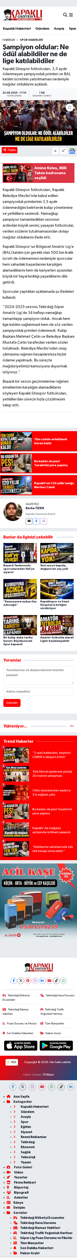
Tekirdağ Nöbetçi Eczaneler (16, 997)
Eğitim (25, 1127)
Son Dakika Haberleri (20, 1033)
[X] (21, 981)
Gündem (42, 28)
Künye (18, 1202)
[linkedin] (70, 1087)
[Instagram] (43, 521)
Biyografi (21, 1192)
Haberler (9, 40)
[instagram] (32, 1087)
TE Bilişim (48, 1074)
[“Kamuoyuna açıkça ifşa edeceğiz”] (20, 589)
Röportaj (20, 1187)
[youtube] (41, 1087)
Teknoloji (27, 1157)
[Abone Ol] (72, 151)
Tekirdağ (27, 1142)
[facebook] (12, 1087)
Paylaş (12, 149)
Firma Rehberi (24, 1182)
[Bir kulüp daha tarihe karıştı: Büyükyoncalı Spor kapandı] (20, 625)
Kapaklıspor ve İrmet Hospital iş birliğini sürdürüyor (54, 605)
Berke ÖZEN (35, 508)
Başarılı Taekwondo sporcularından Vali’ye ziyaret (19, 569)
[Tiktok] (56, 981)
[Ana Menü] (71, 15)
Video (18, 1172)
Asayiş (59, 28)
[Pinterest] (28, 981)
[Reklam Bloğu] (38, 902)
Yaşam (25, 1162)
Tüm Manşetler (54, 1023)
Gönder (12, 703)
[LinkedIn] (42, 981)
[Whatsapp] (63, 981)
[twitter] (22, 1087)
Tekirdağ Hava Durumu (60, 995)
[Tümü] (72, 726)
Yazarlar (20, 1177)
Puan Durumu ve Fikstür (22, 1023)
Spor (72, 28)
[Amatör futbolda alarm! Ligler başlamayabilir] (57, 625)
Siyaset (26, 1132)
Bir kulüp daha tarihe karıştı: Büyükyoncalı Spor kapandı (18, 641)
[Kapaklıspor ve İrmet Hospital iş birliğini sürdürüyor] (57, 589)
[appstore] (21, 1046)
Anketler (20, 1197)
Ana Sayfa (21, 1096)
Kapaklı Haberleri (17, 28)
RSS (13, 1062)
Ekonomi (27, 1147)
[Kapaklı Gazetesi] (22, 15)
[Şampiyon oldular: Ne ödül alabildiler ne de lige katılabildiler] (38, 122)
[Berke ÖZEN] (12, 511)
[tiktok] (61, 1087)
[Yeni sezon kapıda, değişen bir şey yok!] (57, 553)
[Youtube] (49, 981)
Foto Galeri (22, 1167)
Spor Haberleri (31, 40)
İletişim (19, 1207)
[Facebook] (36, 521)
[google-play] (56, 1046)
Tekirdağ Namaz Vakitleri (16, 1011)
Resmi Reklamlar (33, 1137)
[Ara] (65, 15)
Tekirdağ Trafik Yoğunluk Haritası (52, 1011)
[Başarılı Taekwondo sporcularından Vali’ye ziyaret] (20, 553)
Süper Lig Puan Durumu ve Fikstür (46, 1238)
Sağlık (25, 1152)
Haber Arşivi (53, 1033)
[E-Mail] (29, 521)
